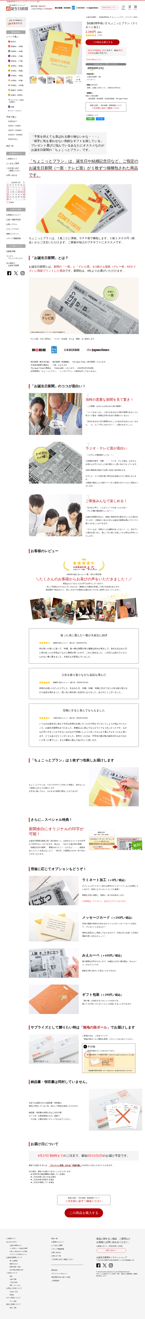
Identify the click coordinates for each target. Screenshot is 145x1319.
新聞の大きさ (14, 1264)
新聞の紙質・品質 (15, 1266)
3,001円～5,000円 (14, 126)
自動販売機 (10, 251)
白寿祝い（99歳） (17, 80)
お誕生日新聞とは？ (16, 1245)
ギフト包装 (13, 1301)
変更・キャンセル (15, 1285)
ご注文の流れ (14, 1282)
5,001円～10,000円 (15, 130)
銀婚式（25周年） (17, 90)
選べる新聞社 (14, 1260)
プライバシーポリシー (59, 1274)
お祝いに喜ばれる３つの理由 (18, 1251)
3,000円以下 (12, 121)
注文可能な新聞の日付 (16, 1270)
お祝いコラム (11, 224)
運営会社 (54, 1270)
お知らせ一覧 (56, 1256)
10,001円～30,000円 (15, 135)
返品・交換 (13, 1307)
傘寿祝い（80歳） (17, 66)
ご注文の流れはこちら (93, 59)
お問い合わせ (11, 175)
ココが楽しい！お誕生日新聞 (18, 1248)
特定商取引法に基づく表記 (60, 1277)
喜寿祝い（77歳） (17, 61)
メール (100, 119)
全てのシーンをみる (14, 110)
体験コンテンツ (12, 234)
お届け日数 (13, 1279)
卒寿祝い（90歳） (17, 76)
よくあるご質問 (12, 163)
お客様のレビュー (13, 215)
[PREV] (8, 182)
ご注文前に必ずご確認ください (62, 1259)
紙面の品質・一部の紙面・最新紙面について (106, 107)
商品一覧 (9, 146)
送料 (11, 1276)
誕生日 (13, 41)
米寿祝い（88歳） (17, 71)
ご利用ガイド (11, 159)
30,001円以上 (13, 139)
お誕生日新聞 (91, 17)
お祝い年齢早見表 (13, 220)
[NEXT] (23, 182)
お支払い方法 (14, 1291)
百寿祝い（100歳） (18, 85)
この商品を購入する (102, 42)
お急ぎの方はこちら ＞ (109, 7)
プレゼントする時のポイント (18, 1254)
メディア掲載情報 (13, 238)
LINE (90, 119)
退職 (12, 107)
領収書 (12, 1294)
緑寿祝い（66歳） (17, 51)
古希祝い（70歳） (17, 56)
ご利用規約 (55, 1281)
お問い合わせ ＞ (111, 1250)
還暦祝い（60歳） (17, 46)
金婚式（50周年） (17, 95)
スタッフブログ (12, 229)
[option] (55, 48)
